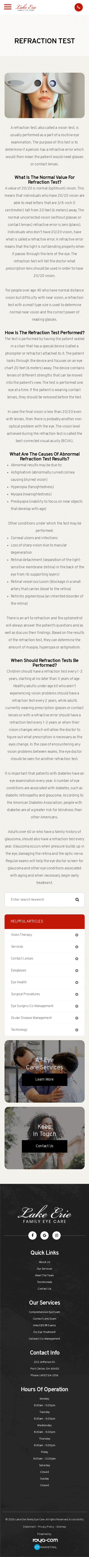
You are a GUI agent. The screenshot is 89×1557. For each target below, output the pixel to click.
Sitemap (61, 1527)
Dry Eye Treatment (44, 1332)
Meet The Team (44, 1275)
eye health (19, 982)
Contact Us (44, 1146)
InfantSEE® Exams (44, 1325)
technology (19, 1030)
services (17, 947)
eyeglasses (18, 971)
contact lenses (22, 959)
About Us (44, 1262)
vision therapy (21, 935)
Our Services (44, 1269)
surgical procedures (25, 994)
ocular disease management (31, 1018)
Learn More (44, 1079)
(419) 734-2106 (49, 1375)
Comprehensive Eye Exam (44, 1312)
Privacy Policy (46, 1527)
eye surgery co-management (32, 1006)
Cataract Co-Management (44, 1339)
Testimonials (44, 1282)
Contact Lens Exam (44, 1319)
